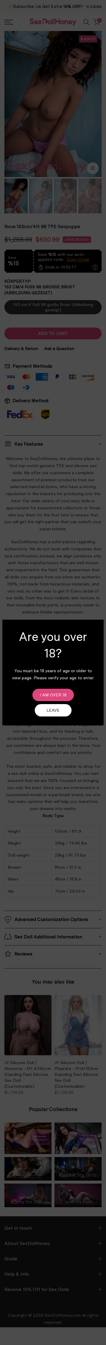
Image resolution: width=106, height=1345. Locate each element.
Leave (53, 710)
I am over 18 (53, 695)
